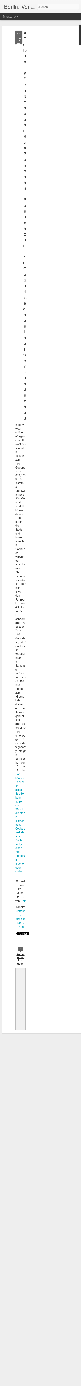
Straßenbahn (21, 921)
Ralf (23, 901)
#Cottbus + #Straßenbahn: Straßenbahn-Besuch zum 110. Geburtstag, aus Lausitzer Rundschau (25, 225)
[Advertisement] (47, 93)
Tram (20, 927)
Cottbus (20, 911)
